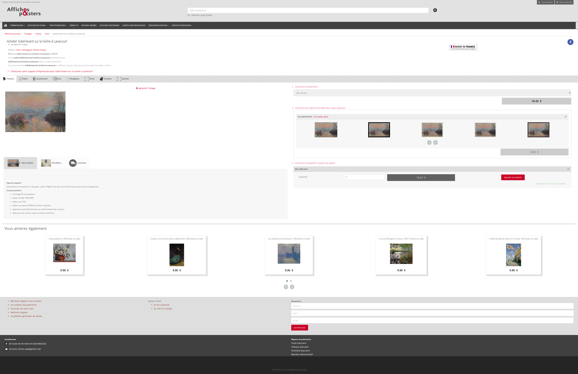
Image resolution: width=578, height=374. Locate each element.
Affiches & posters (13, 33)
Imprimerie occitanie (297, 369)
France (38, 33)
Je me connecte (161, 304)
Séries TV (74, 25)
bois (58, 78)
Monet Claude (39, 49)
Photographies (57, 25)
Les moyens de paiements (24, 304)
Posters (10, 78)
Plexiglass (74, 78)
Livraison (81, 162)
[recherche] (435, 10)
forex (91, 78)
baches (125, 78)
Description (27, 162)
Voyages (28, 33)
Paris (47, 33)
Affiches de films (36, 25)
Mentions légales (19, 312)
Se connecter (547, 2)
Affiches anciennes (109, 25)
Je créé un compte (163, 308)
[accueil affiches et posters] (5, 25)
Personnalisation (157, 25)
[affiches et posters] (23, 10)
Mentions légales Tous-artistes (26, 301)
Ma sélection (301, 169)
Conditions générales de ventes (26, 316)
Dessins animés (89, 25)
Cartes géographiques (133, 25)
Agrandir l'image (146, 88)
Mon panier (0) (565, 2)
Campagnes (27, 49)
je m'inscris (299, 327)
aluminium (42, 78)
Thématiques (16, 25)
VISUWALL (56, 162)
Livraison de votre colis (22, 308)
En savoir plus (321, 116)
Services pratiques (181, 25)
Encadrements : (313, 116)
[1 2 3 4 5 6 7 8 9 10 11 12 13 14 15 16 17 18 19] (364, 177)
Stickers (107, 78)
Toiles (24, 78)
